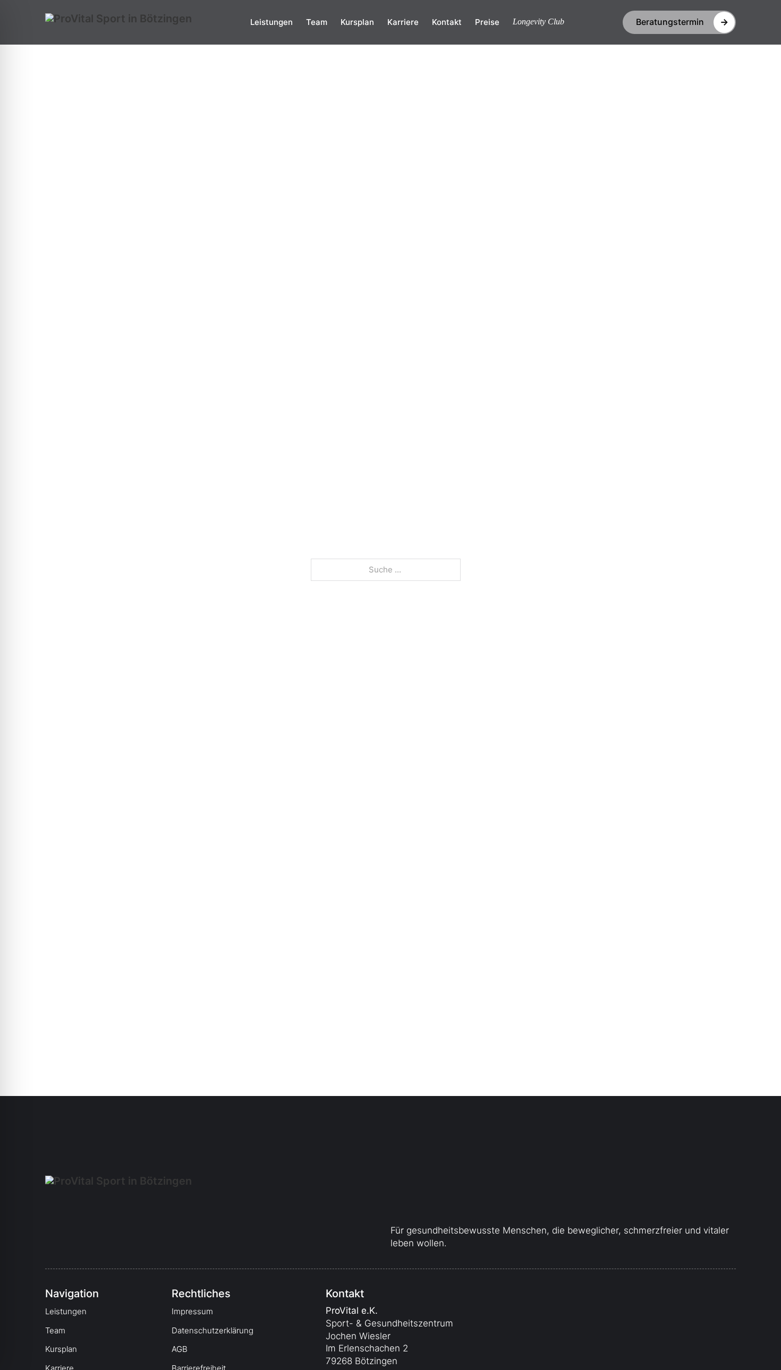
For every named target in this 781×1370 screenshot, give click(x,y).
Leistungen (271, 22)
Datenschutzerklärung (212, 1330)
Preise (487, 22)
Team (316, 22)
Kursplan (357, 22)
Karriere (403, 22)
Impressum (192, 1311)
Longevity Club (538, 21)
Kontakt (447, 22)
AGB (180, 1349)
